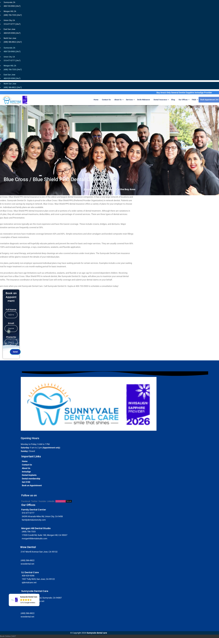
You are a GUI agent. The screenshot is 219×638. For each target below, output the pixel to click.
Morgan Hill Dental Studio (36, 528)
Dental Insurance (160, 100)
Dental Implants (29, 475)
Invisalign (26, 471)
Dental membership (31, 478)
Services (129, 100)
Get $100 (26, 482)
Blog (173, 100)
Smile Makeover (143, 100)
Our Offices (183, 100)
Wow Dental (28, 547)
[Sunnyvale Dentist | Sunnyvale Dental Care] (15, 99)
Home (96, 100)
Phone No (11, 337)
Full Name (11, 309)
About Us (118, 100)
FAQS (194, 100)
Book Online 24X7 (8, 636)
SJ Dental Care (30, 572)
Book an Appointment (32, 485)
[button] (24, 600)
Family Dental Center (33, 509)
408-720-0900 (82, 286)
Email (11, 323)
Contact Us (106, 100)
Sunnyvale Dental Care (34, 591)
